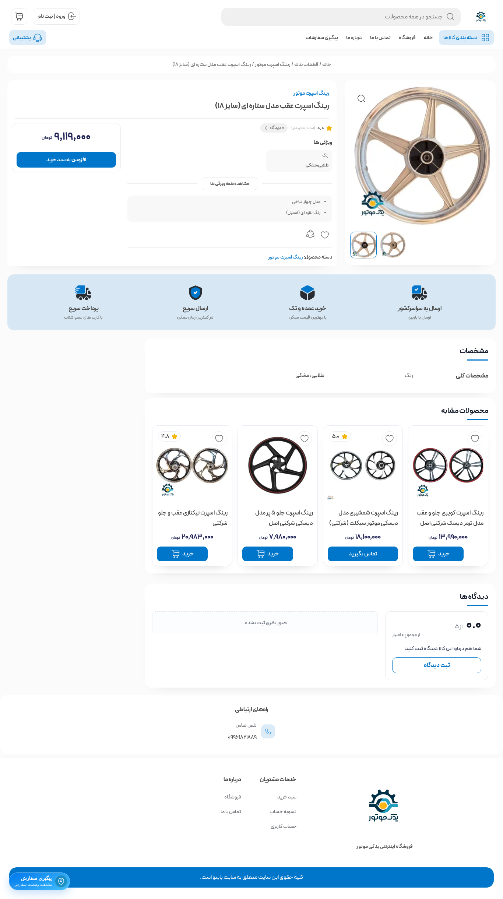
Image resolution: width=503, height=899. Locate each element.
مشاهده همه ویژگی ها (229, 183)
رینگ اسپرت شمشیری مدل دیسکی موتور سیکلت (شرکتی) (363, 518)
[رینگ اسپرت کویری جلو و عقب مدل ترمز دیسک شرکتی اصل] (448, 465)
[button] (361, 98)
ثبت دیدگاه (437, 665)
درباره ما (354, 38)
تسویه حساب (283, 812)
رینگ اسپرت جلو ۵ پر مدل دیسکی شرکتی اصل (284, 518)
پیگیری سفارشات (322, 38)
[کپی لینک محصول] (310, 235)
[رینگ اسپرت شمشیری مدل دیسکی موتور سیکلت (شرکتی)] (363, 465)
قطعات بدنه (306, 64)
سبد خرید (286, 797)
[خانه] (361, 805)
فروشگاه (407, 38)
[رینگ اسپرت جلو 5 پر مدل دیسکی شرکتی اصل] (277, 465)
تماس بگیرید (363, 553)
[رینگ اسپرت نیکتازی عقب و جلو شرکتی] (192, 465)
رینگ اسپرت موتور (273, 64)
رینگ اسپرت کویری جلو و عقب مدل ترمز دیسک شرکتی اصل (449, 518)
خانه (428, 38)
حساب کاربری (283, 826)
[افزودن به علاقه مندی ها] (324, 235)
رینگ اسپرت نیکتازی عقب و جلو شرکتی (193, 518)
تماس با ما (380, 38)
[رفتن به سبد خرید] (19, 16)
